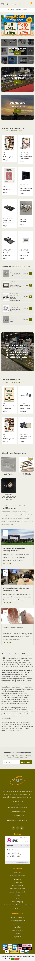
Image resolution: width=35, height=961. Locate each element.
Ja (12, 959)
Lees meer (7, 563)
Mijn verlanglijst (17, 930)
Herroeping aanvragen (17, 921)
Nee (16, 959)
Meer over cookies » (24, 959)
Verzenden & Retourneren (17, 889)
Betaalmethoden (17, 885)
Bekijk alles (23, 266)
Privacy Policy (17, 882)
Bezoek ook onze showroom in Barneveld (17, 905)
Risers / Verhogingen (8, 458)
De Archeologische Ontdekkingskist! (9, 157)
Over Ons (17, 872)
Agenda (17, 895)
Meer (17, 53)
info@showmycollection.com (18, 820)
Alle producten (17, 937)
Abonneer (27, 762)
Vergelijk (17, 933)
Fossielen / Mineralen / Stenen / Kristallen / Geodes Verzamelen (8, 481)
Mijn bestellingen (17, 924)
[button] (2, 25)
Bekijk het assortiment (12, 131)
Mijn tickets (17, 927)
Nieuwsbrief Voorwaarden (17, 892)
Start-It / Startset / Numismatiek (8, 255)
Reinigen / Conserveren (23, 459)
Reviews (17, 908)
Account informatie (17, 917)
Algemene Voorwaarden (17, 876)
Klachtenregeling (17, 902)
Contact (17, 898)
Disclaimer (17, 879)
